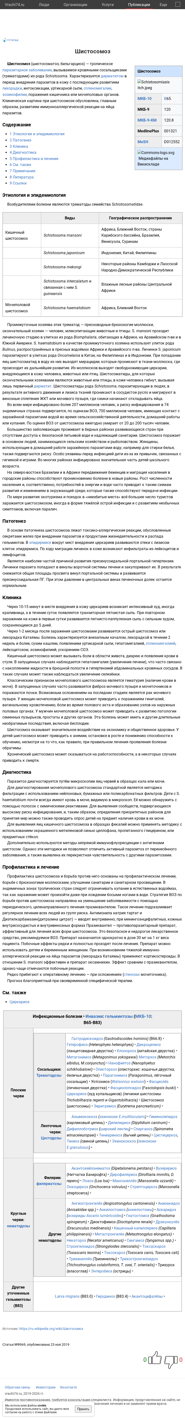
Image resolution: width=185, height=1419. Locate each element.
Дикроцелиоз (149, 1044)
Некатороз (76, 1240)
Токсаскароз (153, 1246)
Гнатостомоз (137, 1215)
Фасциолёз (158, 1081)
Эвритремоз (105, 1106)
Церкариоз (19, 1002)
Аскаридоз (166, 1209)
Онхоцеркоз (77, 1187)
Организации (75, 4)
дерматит (43, 386)
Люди (44, 4)
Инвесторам (45, 1387)
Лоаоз (87, 1181)
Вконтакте (68, 1387)
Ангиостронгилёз (87, 1203)
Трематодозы (48, 1075)
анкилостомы (140, 1209)
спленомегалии (97, 88)
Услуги (108, 4)
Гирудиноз (105, 1296)
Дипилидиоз (119, 1122)
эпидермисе (40, 542)
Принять (83, 1409)
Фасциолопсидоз (125, 1088)
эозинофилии (14, 94)
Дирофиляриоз (123, 1174)
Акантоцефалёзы (147, 1296)
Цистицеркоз (165, 1135)
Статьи (13, 40)
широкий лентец (114, 1129)
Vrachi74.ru (14, 4)
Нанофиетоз (119, 1063)
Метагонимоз (79, 1057)
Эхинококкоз (124, 1141)
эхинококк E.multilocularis (122, 1116)
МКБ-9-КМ (147, 120)
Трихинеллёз (80, 1259)
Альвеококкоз (84, 1116)
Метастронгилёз (109, 1234)
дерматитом (112, 76)
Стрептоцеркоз (143, 1187)
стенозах (132, 974)
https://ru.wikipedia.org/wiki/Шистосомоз (51, 1329)
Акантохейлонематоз (91, 1168)
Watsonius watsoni (128, 1081)
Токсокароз (114, 1252)
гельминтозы (119, 1016)
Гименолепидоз (163, 1116)
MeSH (143, 142)
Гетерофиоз (77, 1044)
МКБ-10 (145, 98)
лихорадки (12, 88)
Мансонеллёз (124, 1181)
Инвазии (94, 1016)
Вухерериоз (166, 1168)
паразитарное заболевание (27, 70)
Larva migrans (67, 1296)
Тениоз (73, 1141)
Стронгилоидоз (80, 1246)
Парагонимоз (115, 1075)
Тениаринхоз (110, 1135)
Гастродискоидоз (87, 1038)
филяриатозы (48, 1183)
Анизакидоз (169, 1203)
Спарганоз (142, 1129)
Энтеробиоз (101, 1271)
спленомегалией (160, 643)
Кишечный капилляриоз (136, 1228)
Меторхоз (147, 1057)
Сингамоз (135, 1240)
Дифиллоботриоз (82, 1129)
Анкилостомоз (112, 1209)
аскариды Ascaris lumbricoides (95, 1215)
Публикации (139, 4)
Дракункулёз (167, 1222)
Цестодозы (51, 1138)
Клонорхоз (126, 1051)
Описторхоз (106, 1069)
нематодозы (18, 1226)
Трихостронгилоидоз (139, 1259)
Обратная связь (17, 1387)
